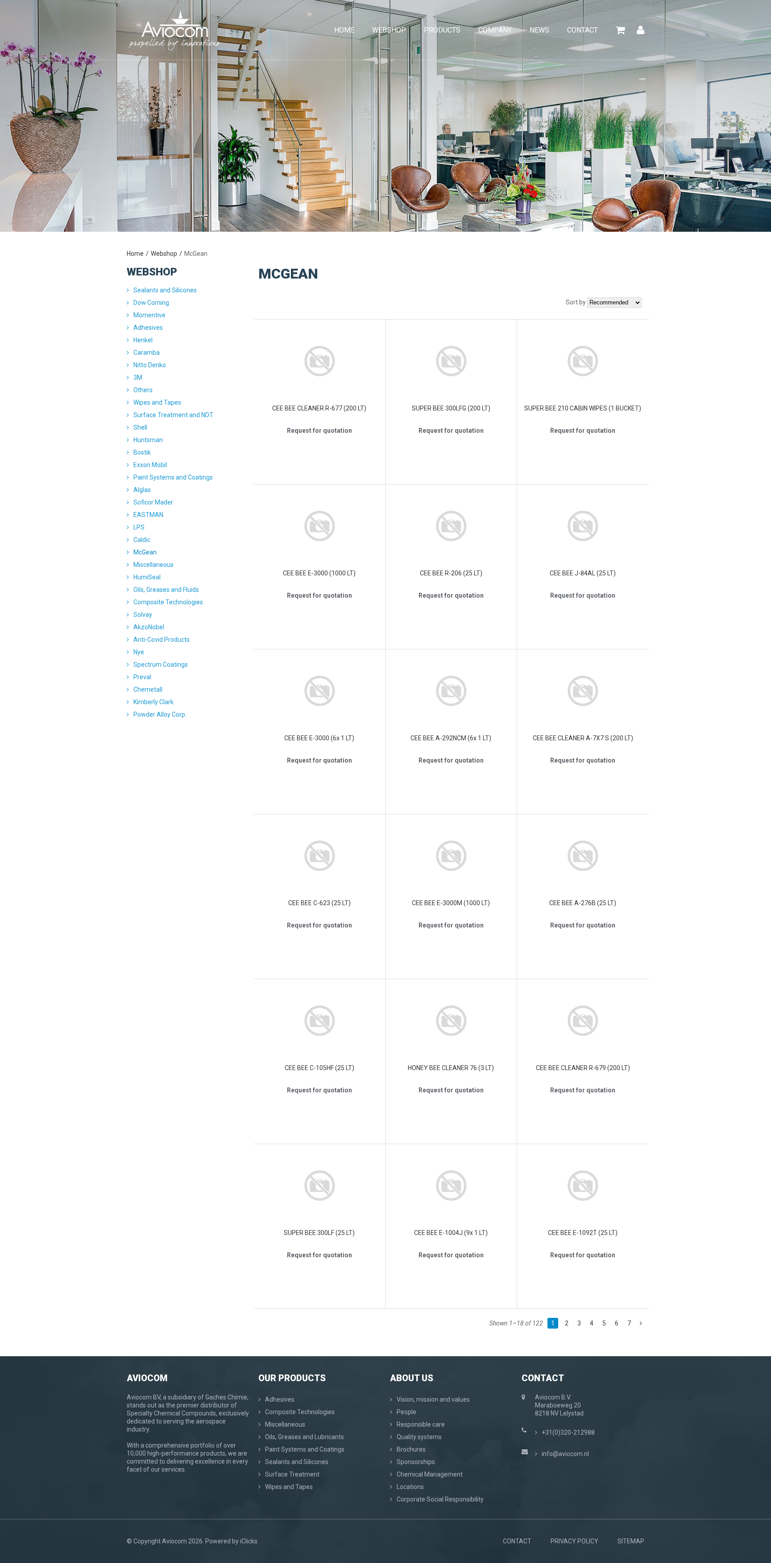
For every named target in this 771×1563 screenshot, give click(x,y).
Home (135, 253)
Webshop (164, 253)
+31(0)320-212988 (568, 1432)
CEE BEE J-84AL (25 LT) (583, 573)
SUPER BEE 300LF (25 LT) (319, 1232)
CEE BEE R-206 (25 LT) (451, 573)
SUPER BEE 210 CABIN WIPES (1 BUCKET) (582, 408)
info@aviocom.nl (565, 1453)
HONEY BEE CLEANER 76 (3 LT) (451, 1067)
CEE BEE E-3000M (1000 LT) (451, 903)
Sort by (576, 302)
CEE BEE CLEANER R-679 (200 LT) (583, 1067)
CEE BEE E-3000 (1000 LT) (319, 573)
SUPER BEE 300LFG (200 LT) (451, 408)
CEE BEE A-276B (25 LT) (582, 903)
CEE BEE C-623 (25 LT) (319, 903)
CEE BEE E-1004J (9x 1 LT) (451, 1232)
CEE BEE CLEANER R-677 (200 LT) (319, 408)
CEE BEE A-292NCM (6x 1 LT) (450, 738)
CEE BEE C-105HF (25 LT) (319, 1067)
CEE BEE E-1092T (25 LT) (583, 1232)
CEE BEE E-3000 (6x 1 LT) (319, 738)
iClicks (248, 1541)
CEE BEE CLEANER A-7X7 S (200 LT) (583, 738)
